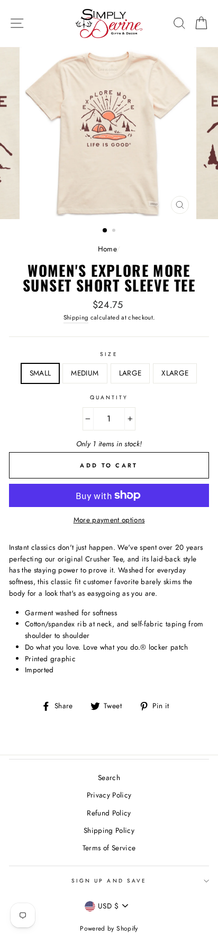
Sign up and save (109, 881)
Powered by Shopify (109, 928)
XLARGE (174, 373)
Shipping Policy (109, 830)
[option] (109, 133)
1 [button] (105, 230)
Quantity (109, 397)
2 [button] (114, 231)
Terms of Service (109, 847)
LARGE (130, 373)
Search (109, 777)
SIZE (108, 354)
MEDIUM (84, 373)
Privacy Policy (109, 795)
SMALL (40, 373)
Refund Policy (109, 813)
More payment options (109, 519)
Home (107, 248)
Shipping (76, 317)
